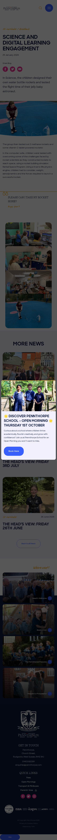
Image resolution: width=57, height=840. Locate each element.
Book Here (13, 451)
